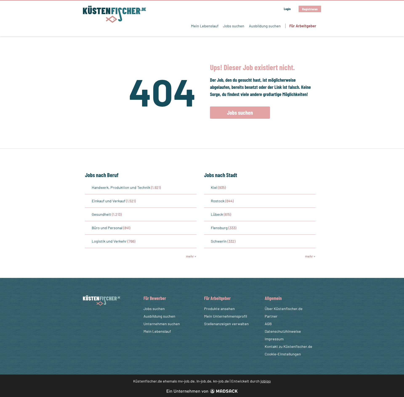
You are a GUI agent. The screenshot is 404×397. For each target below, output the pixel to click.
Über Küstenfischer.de (284, 308)
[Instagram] (94, 315)
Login (287, 9)
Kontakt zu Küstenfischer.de (288, 346)
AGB (268, 323)
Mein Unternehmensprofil (225, 316)
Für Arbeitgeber (302, 26)
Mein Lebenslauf (204, 26)
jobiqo (265, 381)
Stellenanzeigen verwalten (226, 323)
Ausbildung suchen (265, 26)
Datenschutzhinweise (283, 331)
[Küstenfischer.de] (114, 14)
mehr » (191, 256)
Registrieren (310, 9)
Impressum (274, 339)
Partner (271, 316)
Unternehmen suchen (162, 323)
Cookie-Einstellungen (283, 354)
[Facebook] (87, 315)
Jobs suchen (233, 26)
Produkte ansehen (219, 308)
